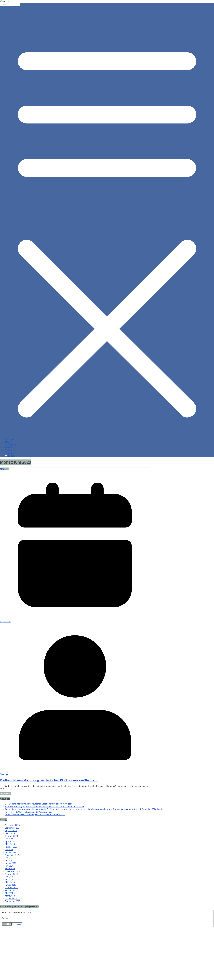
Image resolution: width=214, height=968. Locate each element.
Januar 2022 (10, 852)
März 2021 (10, 860)
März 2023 (10, 844)
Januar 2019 (10, 885)
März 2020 (10, 868)
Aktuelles (9, 442)
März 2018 (10, 895)
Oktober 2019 (11, 874)
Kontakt (8, 452)
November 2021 (12, 855)
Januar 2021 (10, 863)
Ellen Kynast (5, 774)
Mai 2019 (9, 879)
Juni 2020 (9, 866)
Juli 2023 (9, 838)
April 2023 (9, 841)
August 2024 (11, 830)
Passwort (6, 918)
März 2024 (10, 833)
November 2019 (12, 871)
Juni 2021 (9, 857)
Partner (8, 447)
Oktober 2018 (11, 887)
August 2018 (11, 890)
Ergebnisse (10, 450)
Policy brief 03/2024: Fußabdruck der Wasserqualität (29, 812)
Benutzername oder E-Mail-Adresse (18, 912)
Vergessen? (17, 924)
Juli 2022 (9, 849)
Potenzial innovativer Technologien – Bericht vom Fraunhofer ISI (35, 814)
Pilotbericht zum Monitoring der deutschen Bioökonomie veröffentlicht (49, 780)
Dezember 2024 (12, 825)
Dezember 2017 (12, 898)
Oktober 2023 (11, 836)
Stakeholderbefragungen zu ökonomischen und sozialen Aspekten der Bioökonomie (44, 806)
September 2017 (12, 901)
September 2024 (12, 827)
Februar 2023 (11, 847)
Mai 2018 (9, 893)
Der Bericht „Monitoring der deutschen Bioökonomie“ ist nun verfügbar (38, 803)
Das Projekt (10, 444)
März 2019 (10, 882)
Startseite (9, 439)
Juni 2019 (9, 876)
